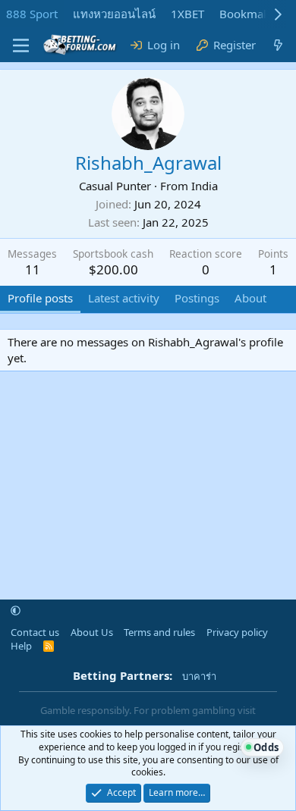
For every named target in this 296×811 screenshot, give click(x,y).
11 (32, 269)
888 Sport (32, 13)
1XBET (187, 13)
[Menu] (21, 45)
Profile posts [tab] (40, 297)
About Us (92, 632)
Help (21, 646)
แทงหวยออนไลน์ (114, 13)
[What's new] (278, 45)
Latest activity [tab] (123, 297)
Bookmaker (249, 13)
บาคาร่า (199, 676)
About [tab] (250, 297)
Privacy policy (237, 632)
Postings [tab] (197, 297)
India (204, 185)
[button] (16, 611)
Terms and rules (159, 632)
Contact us (35, 632)
